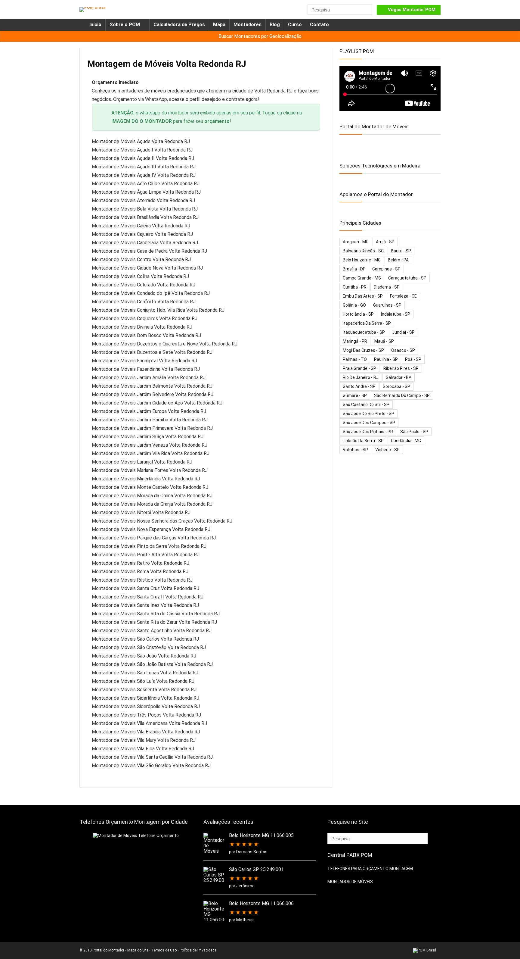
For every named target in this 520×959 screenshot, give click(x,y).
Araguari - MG (356, 241)
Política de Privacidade (198, 950)
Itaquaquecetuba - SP (364, 332)
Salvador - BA (398, 377)
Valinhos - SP (355, 449)
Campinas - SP (386, 269)
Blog (275, 24)
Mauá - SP (384, 341)
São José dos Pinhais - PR (368, 431)
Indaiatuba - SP (395, 314)
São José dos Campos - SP (369, 422)
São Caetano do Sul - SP (366, 404)
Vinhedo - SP (387, 449)
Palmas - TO (355, 359)
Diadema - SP (387, 287)
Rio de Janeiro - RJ (361, 377)
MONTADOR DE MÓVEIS (350, 881)
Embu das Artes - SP (363, 296)
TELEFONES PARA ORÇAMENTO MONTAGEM (370, 868)
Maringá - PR (355, 341)
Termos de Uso (164, 950)
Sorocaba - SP (396, 386)
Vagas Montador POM (411, 9)
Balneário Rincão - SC (363, 250)
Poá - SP (413, 359)
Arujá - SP (385, 241)
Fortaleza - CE (403, 296)
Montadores (248, 24)
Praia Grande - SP (359, 368)
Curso (295, 24)
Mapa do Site (137, 950)
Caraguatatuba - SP (407, 278)
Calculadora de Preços (179, 24)
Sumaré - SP (355, 395)
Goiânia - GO (354, 305)
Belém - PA (398, 260)
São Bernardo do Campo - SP (402, 395)
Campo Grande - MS (362, 278)
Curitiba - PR (355, 287)
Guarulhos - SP (387, 305)
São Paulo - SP (414, 431)
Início (95, 24)
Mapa (219, 24)
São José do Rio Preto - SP (368, 413)
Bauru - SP (401, 250)
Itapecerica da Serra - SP (367, 323)
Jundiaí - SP (403, 332)
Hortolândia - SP (358, 314)
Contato (319, 24)
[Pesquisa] (367, 10)
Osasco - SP (403, 350)
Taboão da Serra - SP (363, 440)
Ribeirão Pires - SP (401, 368)
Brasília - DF (354, 269)
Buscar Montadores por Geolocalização (260, 36)
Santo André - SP (359, 386)
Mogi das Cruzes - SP (363, 350)
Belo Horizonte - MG (362, 260)
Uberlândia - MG (406, 440)
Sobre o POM (125, 24)
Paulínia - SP (386, 359)
